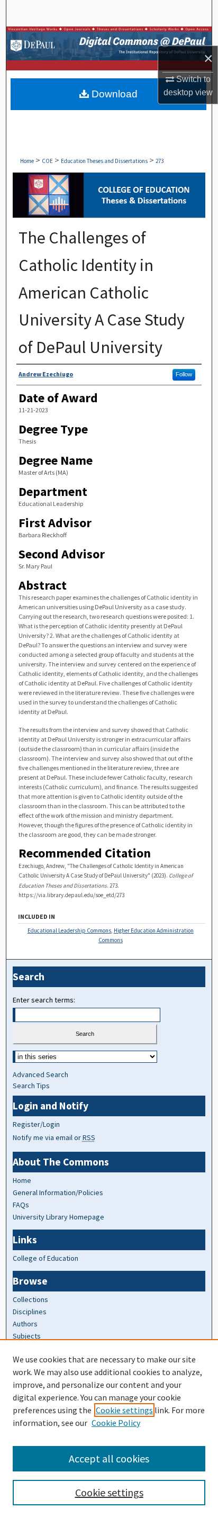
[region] (109, 1428)
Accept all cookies (109, 1458)
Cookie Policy (116, 1422)
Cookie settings (124, 1410)
